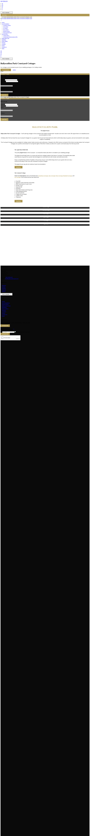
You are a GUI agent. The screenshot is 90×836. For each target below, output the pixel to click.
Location (4, 44)
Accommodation (5, 23)
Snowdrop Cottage (7, 25)
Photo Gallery (5, 41)
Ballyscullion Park (5, 38)
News (3, 48)
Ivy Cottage (5, 28)
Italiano (4, 291)
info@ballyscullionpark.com (11, 278)
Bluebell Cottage (6, 31)
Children (3, 88)
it (2, 9)
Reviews (3, 42)
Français (4, 289)
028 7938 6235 (4, 1)
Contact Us (4, 47)
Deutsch (4, 285)
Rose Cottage (5, 29)
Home (3, 22)
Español (4, 288)
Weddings (4, 39)
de (2, 3)
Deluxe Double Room (7, 32)
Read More (18, 167)
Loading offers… (6, 35)
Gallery (14, 69)
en (2, 5)
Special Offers (5, 34)
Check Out (3, 81)
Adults (2, 83)
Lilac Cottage (5, 26)
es (2, 6)
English (3, 287)
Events (3, 45)
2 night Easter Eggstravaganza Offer (10, 37)
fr (2, 8)
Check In (3, 80)
